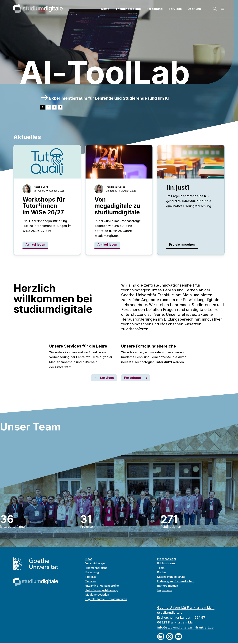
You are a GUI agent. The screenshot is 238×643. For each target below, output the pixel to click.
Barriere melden (167, 585)
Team (161, 568)
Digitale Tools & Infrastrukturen (106, 599)
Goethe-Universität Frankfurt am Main (185, 607)
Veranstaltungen (95, 563)
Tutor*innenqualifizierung (101, 590)
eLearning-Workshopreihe (102, 585)
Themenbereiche (128, 9)
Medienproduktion (97, 594)
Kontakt (162, 572)
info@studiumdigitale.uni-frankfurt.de (185, 627)
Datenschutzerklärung (171, 576)
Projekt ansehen (182, 244)
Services (175, 9)
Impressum (164, 590)
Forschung (155, 9)
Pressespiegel (166, 559)
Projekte (91, 576)
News (105, 9)
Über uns (194, 9)
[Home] (38, 8)
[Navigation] (222, 9)
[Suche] (215, 9)
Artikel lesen (35, 244)
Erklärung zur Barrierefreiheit (175, 581)
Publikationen (166, 563)
